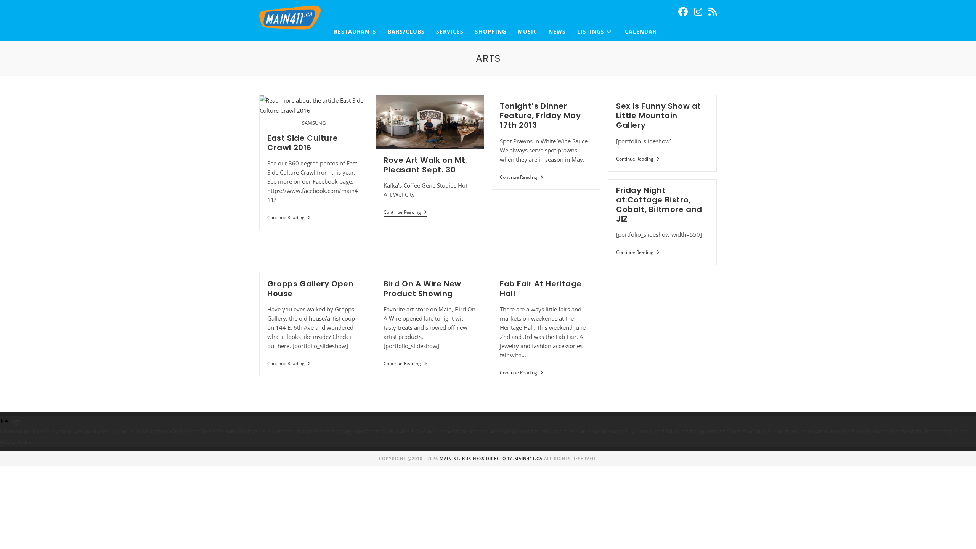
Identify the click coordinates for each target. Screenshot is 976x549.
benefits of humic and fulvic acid (768, 431)
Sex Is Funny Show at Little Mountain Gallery (658, 115)
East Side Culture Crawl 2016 (302, 143)
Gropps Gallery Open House (310, 288)
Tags (15, 421)
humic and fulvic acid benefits (421, 431)
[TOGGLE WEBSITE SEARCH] (670, 31)
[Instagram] (698, 12)
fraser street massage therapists (338, 431)
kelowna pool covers (27, 431)
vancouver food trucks (842, 431)
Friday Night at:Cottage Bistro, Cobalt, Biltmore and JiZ (659, 205)
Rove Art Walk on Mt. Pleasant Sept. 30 (425, 165)
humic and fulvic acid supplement (579, 431)
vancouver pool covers (85, 431)
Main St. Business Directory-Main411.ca (491, 458)
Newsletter (281, 431)
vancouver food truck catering (912, 431)
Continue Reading (289, 218)
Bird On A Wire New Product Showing (422, 288)
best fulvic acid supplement (497, 431)
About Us (129, 431)
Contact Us (252, 431)
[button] (488, 421)
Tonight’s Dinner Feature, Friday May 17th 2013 (540, 115)
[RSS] (712, 12)
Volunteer (155, 431)
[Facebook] (683, 12)
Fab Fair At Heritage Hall (541, 288)
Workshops (184, 431)
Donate (226, 431)
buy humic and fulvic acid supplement (675, 431)
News (208, 431)
